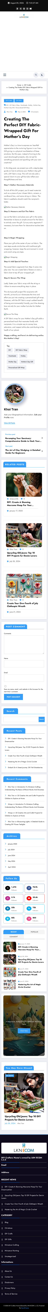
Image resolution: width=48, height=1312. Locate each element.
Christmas (8, 1228)
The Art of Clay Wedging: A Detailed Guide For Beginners (22, 451)
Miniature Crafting (12, 1245)
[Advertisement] (24, 46)
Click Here (24, 1031)
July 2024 (11, 849)
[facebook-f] (17, 8)
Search (11, 711)
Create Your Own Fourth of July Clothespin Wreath (22, 605)
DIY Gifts (19, 101)
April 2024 (12, 867)
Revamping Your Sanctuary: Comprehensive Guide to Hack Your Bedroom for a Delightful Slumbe (22, 440)
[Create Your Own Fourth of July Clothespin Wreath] (24, 585)
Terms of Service (11, 1294)
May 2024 (11, 861)
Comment (14, 936)
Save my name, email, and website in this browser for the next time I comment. (23, 690)
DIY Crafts (9, 101)
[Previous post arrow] (42, 438)
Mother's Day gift (9, 108)
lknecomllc (14, 498)
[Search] (36, 75)
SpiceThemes (25, 1308)
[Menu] (5, 75)
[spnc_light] (42, 75)
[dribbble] (24, 8)
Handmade (24, 105)
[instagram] (27, 8)
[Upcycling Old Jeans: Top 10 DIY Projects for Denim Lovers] (24, 535)
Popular (34, 932)
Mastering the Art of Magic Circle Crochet (22, 761)
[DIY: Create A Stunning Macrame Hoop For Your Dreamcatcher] (24, 484)
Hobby (30, 105)
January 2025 (12, 844)
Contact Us (9, 1277)
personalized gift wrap (22, 108)
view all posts (9, 423)
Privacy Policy (10, 1288)
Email (6, 672)
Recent (14, 932)
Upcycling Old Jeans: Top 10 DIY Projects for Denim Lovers (22, 554)
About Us (8, 1271)
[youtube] (30, 8)
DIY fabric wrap (14, 105)
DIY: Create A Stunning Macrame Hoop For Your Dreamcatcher (19, 504)
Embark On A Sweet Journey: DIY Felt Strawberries (25, 767)
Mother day (36, 105)
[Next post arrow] (42, 451)
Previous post (10, 434)
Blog (6, 1222)
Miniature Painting (12, 1250)
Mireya (10, 804)
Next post (8, 446)
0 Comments (34, 112)
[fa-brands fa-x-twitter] (20, 8)
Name (6, 658)
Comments (7, 633)
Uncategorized (10, 1256)
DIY (7, 105)
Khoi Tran (10, 112)
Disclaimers (9, 1282)
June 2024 (11, 855)
